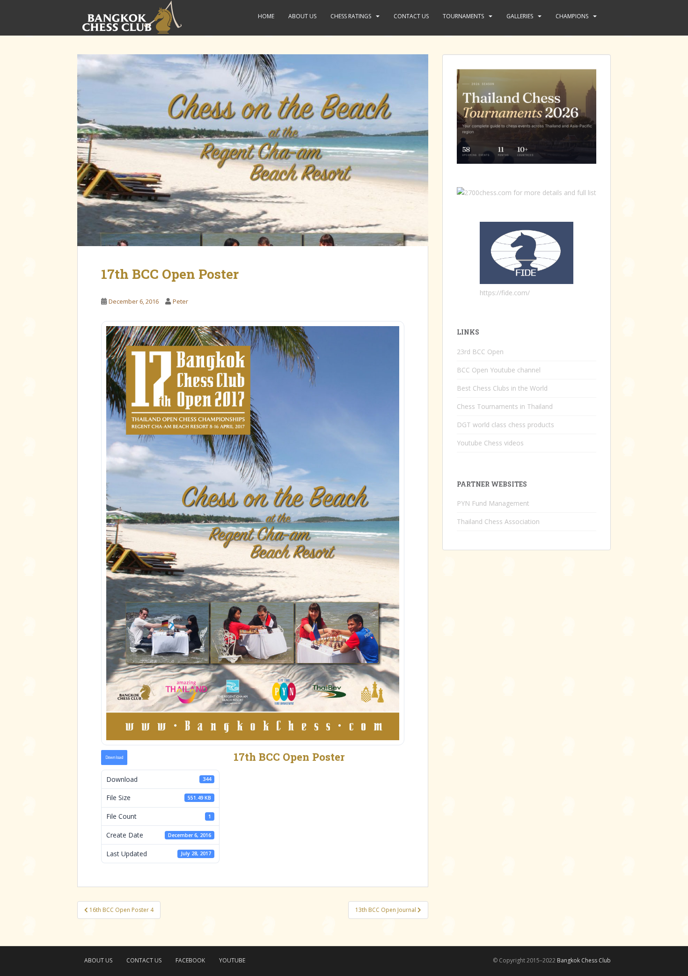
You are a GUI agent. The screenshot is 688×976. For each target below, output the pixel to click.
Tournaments (463, 16)
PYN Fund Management (493, 503)
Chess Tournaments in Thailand (505, 406)
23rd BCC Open (480, 351)
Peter (180, 301)
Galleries (519, 16)
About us (302, 16)
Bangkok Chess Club (584, 960)
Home (266, 16)
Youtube (232, 960)
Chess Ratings (350, 16)
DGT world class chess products (505, 424)
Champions (572, 16)
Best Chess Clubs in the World (502, 388)
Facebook (190, 960)
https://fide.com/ (505, 292)
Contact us (411, 16)
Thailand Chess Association (498, 521)
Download (114, 757)
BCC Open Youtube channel (499, 369)
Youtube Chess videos (490, 442)
